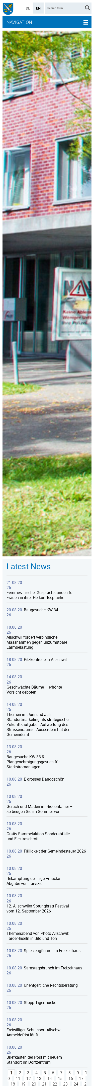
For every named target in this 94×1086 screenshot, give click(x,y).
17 (81, 1078)
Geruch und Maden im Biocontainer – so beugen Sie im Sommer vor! (40, 809)
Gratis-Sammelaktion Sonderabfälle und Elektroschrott (38, 836)
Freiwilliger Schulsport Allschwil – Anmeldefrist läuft (36, 1032)
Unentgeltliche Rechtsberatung (51, 985)
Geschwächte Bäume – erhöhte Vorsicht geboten (34, 690)
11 (18, 1078)
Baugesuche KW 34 (41, 609)
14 (49, 1078)
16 (70, 1078)
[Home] (8, 9)
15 (60, 1078)
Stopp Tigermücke (40, 1002)
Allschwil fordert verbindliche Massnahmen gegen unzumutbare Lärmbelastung (37, 642)
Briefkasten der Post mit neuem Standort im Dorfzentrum (34, 1060)
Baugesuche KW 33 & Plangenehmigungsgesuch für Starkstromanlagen (33, 761)
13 (39, 1078)
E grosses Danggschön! (44, 779)
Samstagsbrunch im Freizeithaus (53, 967)
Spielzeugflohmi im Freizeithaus (52, 950)
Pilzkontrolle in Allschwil (45, 659)
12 (28, 1078)
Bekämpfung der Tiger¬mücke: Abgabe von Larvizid (34, 881)
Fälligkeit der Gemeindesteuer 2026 (55, 851)
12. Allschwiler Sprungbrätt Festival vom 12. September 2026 (38, 908)
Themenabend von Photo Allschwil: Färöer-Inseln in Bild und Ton (38, 936)
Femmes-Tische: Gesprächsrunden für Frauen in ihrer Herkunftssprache (40, 595)
